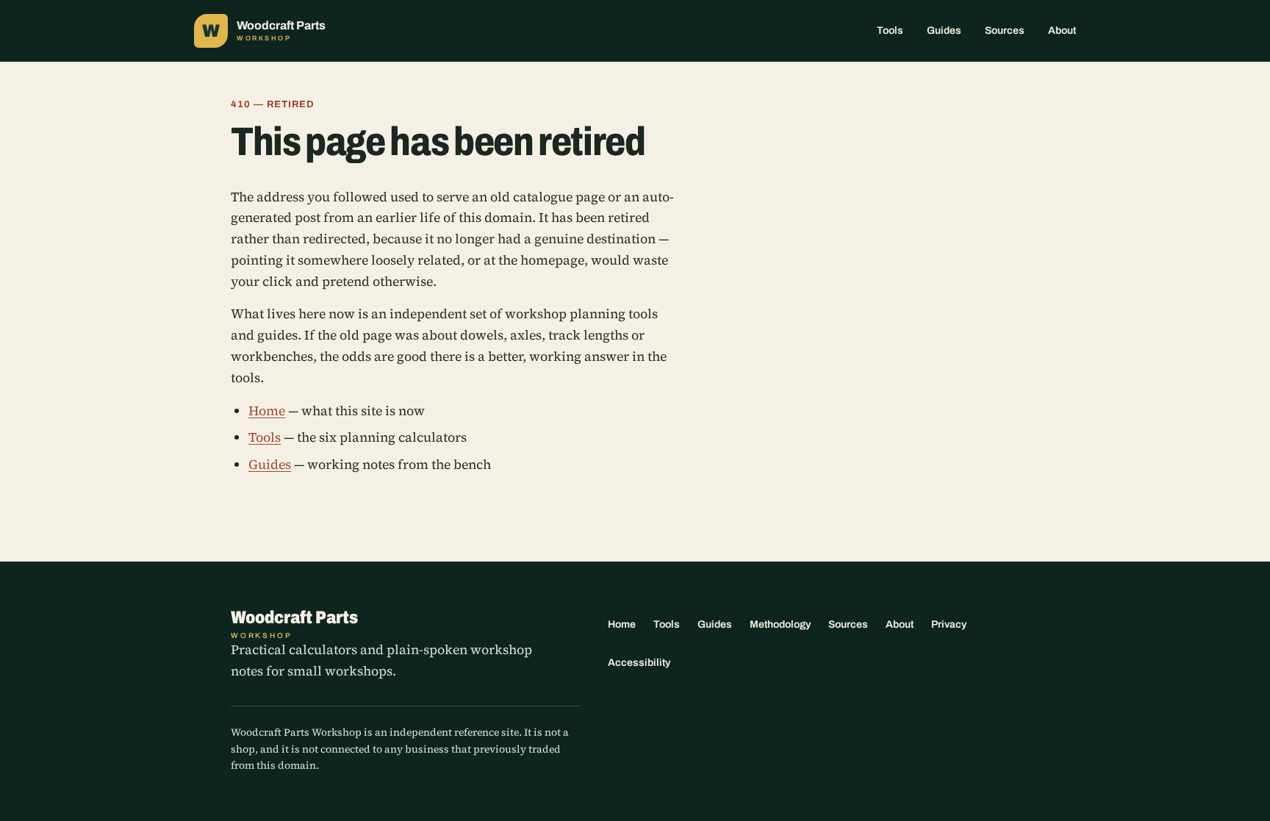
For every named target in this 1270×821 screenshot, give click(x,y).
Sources (1005, 30)
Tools (890, 30)
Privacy (948, 624)
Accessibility (639, 662)
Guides (944, 30)
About (1062, 30)
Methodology (780, 624)
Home (266, 411)
